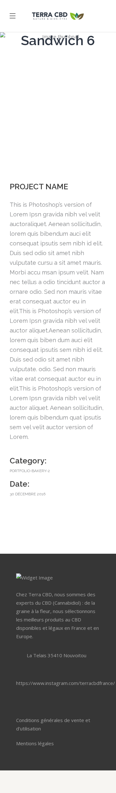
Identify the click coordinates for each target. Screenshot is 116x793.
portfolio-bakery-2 (30, 471)
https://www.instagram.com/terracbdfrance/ (65, 683)
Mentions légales (35, 743)
